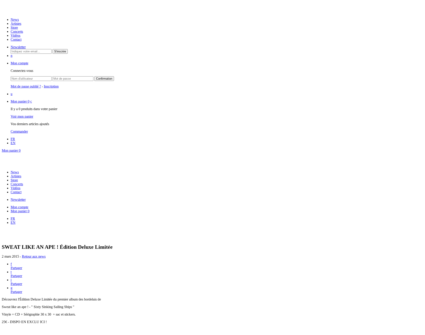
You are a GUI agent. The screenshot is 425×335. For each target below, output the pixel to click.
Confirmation (104, 78)
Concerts (17, 31)
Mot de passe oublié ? (26, 86)
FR (13, 139)
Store (14, 27)
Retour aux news (34, 256)
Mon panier (20, 101)
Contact (16, 39)
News (15, 19)
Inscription (51, 86)
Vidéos (15, 35)
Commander (19, 131)
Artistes (16, 23)
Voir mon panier (22, 116)
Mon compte (19, 63)
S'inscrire (60, 51)
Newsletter (18, 47)
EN (13, 143)
